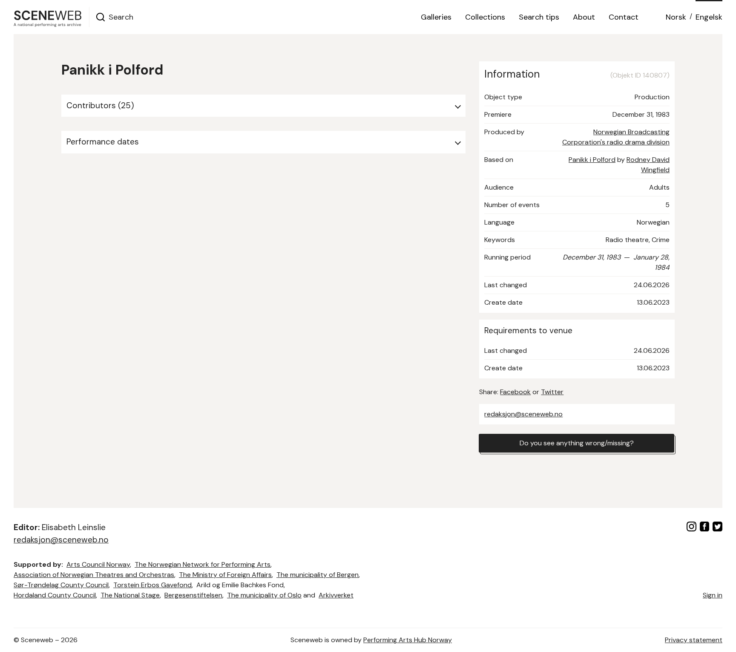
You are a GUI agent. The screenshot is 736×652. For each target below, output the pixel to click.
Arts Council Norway (98, 564)
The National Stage (130, 595)
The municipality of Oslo (264, 595)
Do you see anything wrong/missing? (577, 443)
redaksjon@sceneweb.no (523, 414)
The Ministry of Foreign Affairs (225, 574)
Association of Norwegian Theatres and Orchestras (94, 574)
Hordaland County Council (55, 595)
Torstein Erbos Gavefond (152, 584)
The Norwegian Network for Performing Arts (202, 564)
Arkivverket (336, 595)
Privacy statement (693, 639)
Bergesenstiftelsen (193, 595)
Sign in (712, 595)
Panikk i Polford (592, 159)
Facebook (515, 391)
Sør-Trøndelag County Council (61, 584)
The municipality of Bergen (317, 574)
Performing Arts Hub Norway (407, 639)
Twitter (552, 391)
